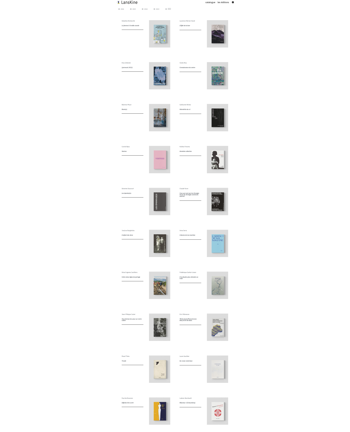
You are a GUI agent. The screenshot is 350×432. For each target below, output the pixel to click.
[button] (168, 9)
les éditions (223, 2)
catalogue (210, 2)
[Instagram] (233, 2)
